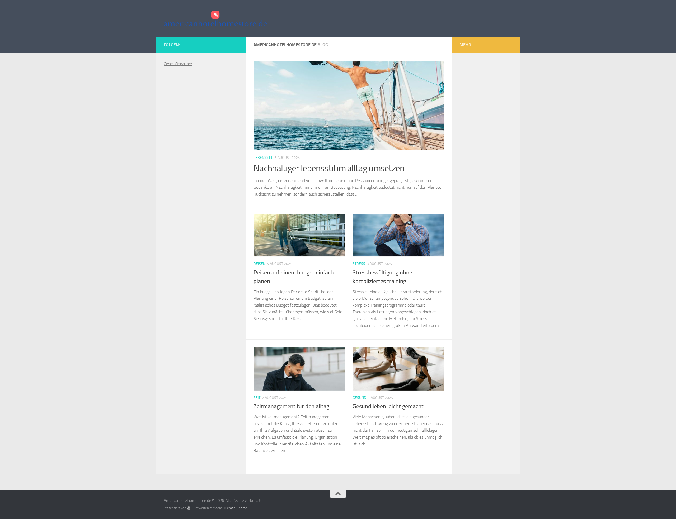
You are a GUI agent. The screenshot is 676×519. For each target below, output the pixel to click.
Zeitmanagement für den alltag (291, 406)
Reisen (259, 263)
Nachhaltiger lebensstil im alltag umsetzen (329, 168)
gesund (359, 398)
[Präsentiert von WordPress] (188, 508)
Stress (359, 263)
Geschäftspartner (178, 63)
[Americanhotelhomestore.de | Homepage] (215, 18)
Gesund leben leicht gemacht (388, 406)
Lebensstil (263, 157)
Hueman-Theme (235, 508)
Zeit (256, 398)
